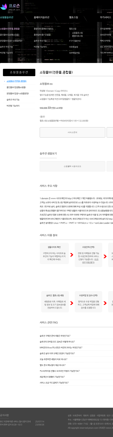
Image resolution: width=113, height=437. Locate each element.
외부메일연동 (74, 53)
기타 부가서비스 (106, 53)
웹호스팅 (73, 17)
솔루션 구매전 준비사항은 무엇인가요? (55, 336)
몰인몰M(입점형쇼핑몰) (9, 35)
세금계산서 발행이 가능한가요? (52, 377)
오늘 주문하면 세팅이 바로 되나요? (54, 359)
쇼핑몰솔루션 (6, 17)
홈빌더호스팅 (77, 36)
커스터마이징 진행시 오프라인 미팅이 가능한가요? (60, 371)
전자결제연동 (105, 29)
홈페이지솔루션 (41, 17)
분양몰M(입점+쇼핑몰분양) (11, 41)
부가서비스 (105, 17)
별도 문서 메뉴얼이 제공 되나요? (53, 365)
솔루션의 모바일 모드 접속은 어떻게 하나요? (57, 342)
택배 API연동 (105, 41)
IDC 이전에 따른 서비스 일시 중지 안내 (15, 421)
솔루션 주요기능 (6, 47)
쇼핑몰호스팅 (77, 33)
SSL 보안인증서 (106, 47)
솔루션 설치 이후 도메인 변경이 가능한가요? (57, 353)
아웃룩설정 (73, 47)
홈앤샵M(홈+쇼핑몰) (42, 35)
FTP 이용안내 (74, 41)
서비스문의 (72, 132)
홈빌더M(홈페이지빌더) (43, 29)
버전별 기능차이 (6, 53)
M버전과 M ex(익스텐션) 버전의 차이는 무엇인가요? (61, 347)
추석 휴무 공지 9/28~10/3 (11, 425)
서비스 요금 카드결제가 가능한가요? (54, 383)
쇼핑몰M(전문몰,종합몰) (10, 29)
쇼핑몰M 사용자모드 (72, 166)
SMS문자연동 (105, 35)
